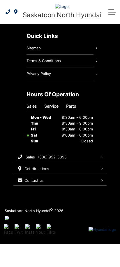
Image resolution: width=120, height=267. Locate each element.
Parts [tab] (71, 106)
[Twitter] (19, 229)
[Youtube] (40, 229)
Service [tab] (51, 106)
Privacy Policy (39, 73)
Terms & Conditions (44, 61)
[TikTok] (51, 229)
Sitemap (34, 48)
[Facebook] (8, 229)
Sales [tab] (32, 106)
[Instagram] (29, 229)
